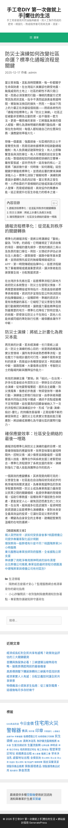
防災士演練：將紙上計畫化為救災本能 (30, 212)
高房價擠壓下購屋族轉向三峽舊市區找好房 (33, 671)
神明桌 (54, 745)
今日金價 (27, 723)
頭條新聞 (38, 762)
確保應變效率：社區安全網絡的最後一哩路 (33, 216)
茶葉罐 (36, 799)
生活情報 (14, 579)
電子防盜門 (29, 762)
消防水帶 (17, 741)
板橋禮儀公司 (30, 736)
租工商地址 (43, 749)
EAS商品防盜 (13, 724)
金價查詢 (35, 757)
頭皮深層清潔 (51, 762)
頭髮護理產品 (33, 766)
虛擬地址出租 (21, 757)
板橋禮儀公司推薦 (46, 736)
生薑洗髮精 (34, 745)
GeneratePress (38, 822)
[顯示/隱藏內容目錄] (53, 203)
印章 (39, 730)
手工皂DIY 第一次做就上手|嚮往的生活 (34, 13)
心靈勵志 (56, 731)
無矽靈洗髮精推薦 (47, 741)
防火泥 (53, 758)
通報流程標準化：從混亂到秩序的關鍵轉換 (32, 208)
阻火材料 (20, 762)
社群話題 (45, 745)
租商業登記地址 (28, 749)
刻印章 (31, 731)
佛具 (25, 731)
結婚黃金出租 (24, 753)
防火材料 (46, 758)
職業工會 (46, 753)
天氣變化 (48, 731)
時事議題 (19, 736)
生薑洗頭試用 (19, 745)
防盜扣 (12, 762)
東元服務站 (12, 551)
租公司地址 (14, 749)
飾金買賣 (24, 770)
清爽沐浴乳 (29, 741)
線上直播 (36, 754)
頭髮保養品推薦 (15, 766)
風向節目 (14, 770)
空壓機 (31, 794)
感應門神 (10, 737)
